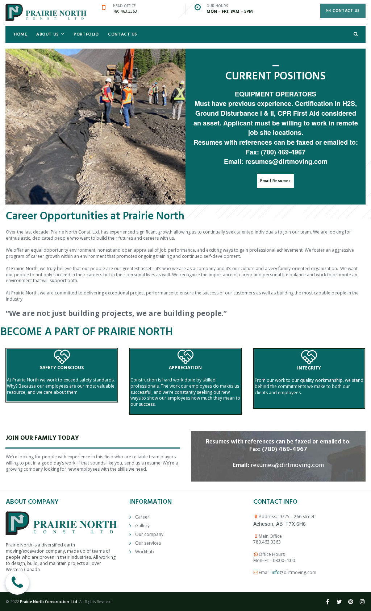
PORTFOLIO (86, 34)
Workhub (144, 552)
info (276, 572)
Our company (149, 534)
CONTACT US (122, 34)
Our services (148, 543)
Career (142, 517)
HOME (20, 34)
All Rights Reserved (95, 601)
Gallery (142, 526)
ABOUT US (47, 34)
